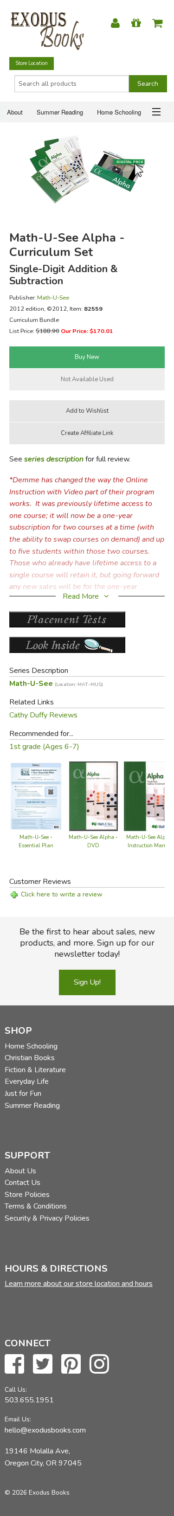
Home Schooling (119, 112)
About (15, 112)
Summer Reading (60, 112)
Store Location (31, 63)
